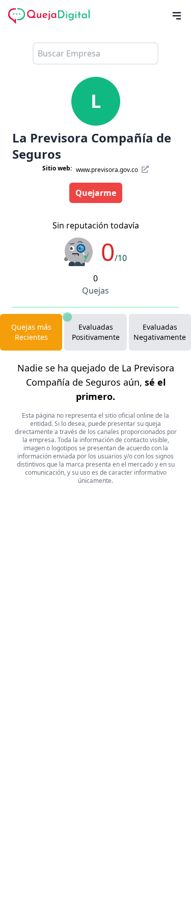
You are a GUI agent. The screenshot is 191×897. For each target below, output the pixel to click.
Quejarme (95, 192)
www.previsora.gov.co (108, 169)
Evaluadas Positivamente (96, 332)
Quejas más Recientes (31, 332)
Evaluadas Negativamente (159, 332)
